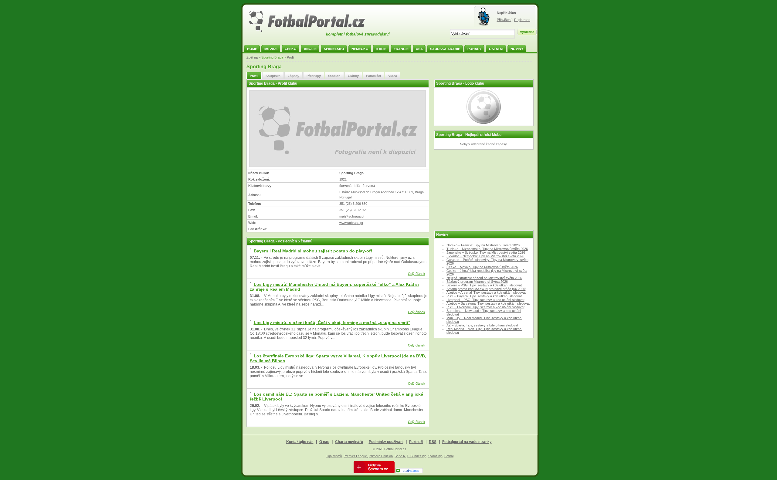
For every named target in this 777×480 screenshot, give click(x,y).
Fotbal (448, 456)
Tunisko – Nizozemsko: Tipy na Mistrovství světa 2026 (487, 249)
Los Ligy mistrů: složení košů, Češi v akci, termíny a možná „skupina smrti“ (332, 322)
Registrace (522, 20)
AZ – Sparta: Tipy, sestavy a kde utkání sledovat (482, 325)
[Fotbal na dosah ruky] (312, 31)
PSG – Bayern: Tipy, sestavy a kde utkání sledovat (484, 296)
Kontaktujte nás (300, 442)
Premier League (355, 456)
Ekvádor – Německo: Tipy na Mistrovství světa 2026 (485, 256)
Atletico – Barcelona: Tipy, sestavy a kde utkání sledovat (488, 303)
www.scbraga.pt (351, 223)
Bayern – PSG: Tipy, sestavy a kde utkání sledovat (484, 285)
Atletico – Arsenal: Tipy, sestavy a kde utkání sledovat (486, 292)
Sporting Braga (272, 57)
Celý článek (416, 273)
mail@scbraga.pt (351, 216)
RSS (432, 442)
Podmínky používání (386, 442)
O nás (324, 442)
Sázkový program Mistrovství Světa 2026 (477, 281)
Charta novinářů (349, 442)
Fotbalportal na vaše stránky (467, 442)
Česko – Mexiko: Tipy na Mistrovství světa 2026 (482, 267)
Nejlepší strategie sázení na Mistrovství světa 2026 (484, 278)
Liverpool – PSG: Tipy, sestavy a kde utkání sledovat (485, 300)
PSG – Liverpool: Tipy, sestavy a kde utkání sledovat (485, 307)
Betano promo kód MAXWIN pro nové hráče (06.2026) (486, 289)
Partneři (416, 442)
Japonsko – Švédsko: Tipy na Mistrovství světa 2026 (485, 252)
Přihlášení (504, 20)
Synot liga (435, 456)
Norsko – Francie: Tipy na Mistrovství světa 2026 (483, 245)
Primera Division (381, 456)
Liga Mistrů (334, 456)
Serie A (400, 456)
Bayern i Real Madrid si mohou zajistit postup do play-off (313, 250)
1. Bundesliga (416, 456)
